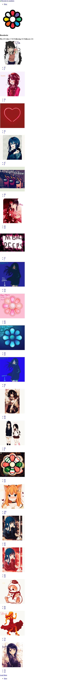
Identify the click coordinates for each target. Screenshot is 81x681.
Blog (5, 4)
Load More (3, 675)
